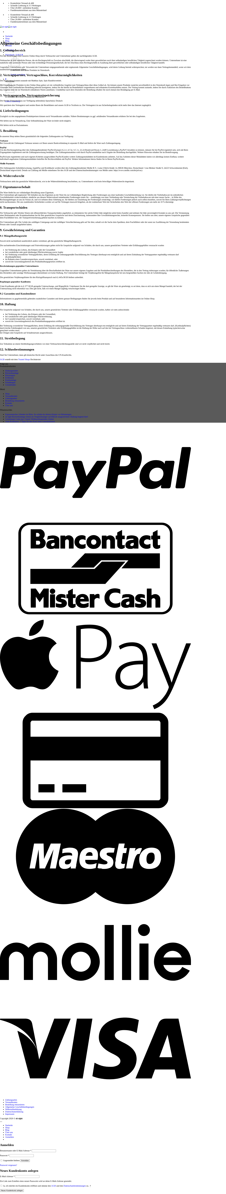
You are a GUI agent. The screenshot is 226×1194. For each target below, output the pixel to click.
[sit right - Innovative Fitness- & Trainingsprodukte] (8, 27)
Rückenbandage (12, 373)
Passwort (4, 1155)
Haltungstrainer (11, 371)
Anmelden (25, 1161)
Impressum (9, 1114)
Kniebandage (10, 380)
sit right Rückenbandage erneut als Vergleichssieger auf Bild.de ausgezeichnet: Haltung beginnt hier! (46, 417)
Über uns (9, 405)
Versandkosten (11, 396)
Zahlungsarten (11, 398)
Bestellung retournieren (14, 401)
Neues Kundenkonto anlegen (12, 1191)
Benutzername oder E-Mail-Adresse (15, 1151)
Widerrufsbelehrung (13, 1109)
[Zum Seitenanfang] (1, 1121)
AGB (2, 359)
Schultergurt (10, 382)
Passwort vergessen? (8, 1165)
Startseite (9, 36)
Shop (7, 38)
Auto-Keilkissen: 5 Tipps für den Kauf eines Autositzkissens (30, 421)
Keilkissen (9, 378)
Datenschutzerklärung (14, 1112)
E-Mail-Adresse (7, 1176)
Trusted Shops (24, 359)
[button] (5, 79)
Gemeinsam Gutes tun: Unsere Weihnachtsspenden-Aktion (29, 419)
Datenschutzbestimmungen (75, 1186)
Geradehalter (10, 385)
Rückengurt (10, 375)
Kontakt (8, 403)
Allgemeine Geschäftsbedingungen (19, 1107)
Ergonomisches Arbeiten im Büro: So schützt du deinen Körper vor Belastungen (38, 414)
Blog (7, 1130)
